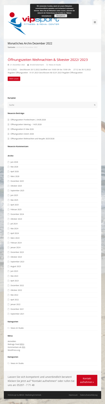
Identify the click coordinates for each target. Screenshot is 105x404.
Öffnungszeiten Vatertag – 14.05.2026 (26, 124)
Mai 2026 (14, 166)
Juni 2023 (14, 271)
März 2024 (14, 238)
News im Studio (55, 65)
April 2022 (14, 299)
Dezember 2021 (17, 309)
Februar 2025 (16, 209)
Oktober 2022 (16, 290)
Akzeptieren (60, 16)
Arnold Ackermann (37, 65)
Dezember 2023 (17, 252)
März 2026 (14, 176)
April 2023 (14, 280)
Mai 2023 (14, 276)
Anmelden (12, 341)
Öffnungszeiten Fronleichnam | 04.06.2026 (28, 119)
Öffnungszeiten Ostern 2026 (22, 134)
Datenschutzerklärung (88, 395)
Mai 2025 (14, 200)
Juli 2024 (13, 223)
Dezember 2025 (17, 181)
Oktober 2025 (16, 186)
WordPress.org (14, 350)
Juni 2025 (14, 195)
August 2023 (15, 266)
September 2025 (17, 190)
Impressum (73, 395)
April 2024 (14, 233)
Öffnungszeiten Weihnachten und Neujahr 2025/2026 (32, 138)
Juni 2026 (14, 162)
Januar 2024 (15, 247)
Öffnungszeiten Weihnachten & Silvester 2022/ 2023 (48, 59)
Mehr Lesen (14, 79)
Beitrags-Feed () (16, 344)
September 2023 (17, 261)
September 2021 (17, 314)
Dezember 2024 (17, 214)
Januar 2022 (15, 304)
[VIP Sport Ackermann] (33, 23)
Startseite (11, 47)
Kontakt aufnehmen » (87, 380)
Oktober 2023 (16, 257)
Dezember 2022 (17, 285)
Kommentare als (16, 347)
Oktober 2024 (16, 219)
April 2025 (14, 204)
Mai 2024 (14, 228)
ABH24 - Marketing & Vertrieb (30, 395)
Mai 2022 (14, 295)
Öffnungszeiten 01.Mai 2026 (22, 129)
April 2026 (14, 171)
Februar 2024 (16, 242)
